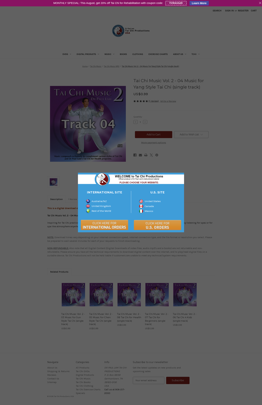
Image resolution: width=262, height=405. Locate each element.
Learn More (199, 3)
